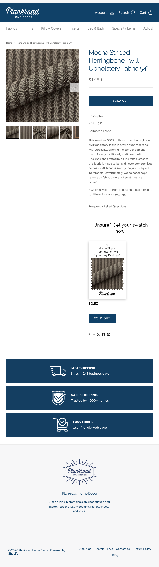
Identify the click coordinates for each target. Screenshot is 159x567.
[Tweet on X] (98, 334)
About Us (86, 549)
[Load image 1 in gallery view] (43, 85)
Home (9, 42)
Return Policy (142, 549)
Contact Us (123, 549)
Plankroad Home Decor (34, 550)
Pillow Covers (51, 28)
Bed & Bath (96, 28)
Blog (115, 555)
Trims (29, 28)
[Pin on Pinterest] (108, 334)
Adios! (148, 28)
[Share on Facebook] (103, 334)
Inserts (74, 28)
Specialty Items (123, 28)
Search (99, 549)
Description (96, 116)
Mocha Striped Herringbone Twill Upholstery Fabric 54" (44, 42)
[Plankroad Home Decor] (22, 12)
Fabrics (11, 28)
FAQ (110, 549)
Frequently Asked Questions (107, 206)
